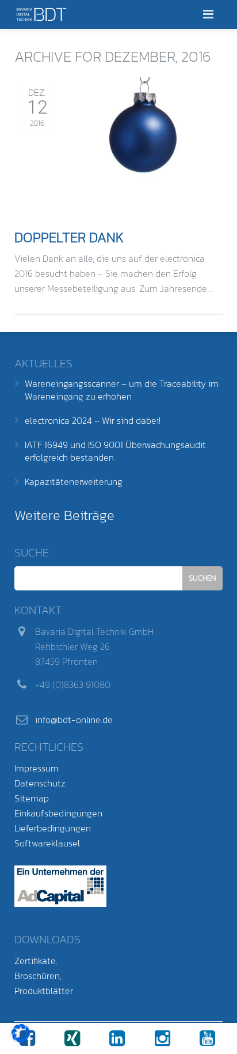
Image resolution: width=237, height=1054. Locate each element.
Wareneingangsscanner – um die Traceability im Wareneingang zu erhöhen (122, 390)
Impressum (36, 768)
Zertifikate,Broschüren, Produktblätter (43, 975)
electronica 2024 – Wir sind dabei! (92, 420)
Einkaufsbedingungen (58, 813)
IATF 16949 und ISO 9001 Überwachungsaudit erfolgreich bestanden (115, 451)
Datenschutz (40, 783)
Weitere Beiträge (64, 515)
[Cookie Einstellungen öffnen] (21, 1039)
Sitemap (31, 798)
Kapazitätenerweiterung (74, 481)
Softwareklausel (47, 843)
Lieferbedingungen (52, 828)
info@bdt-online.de (74, 719)
